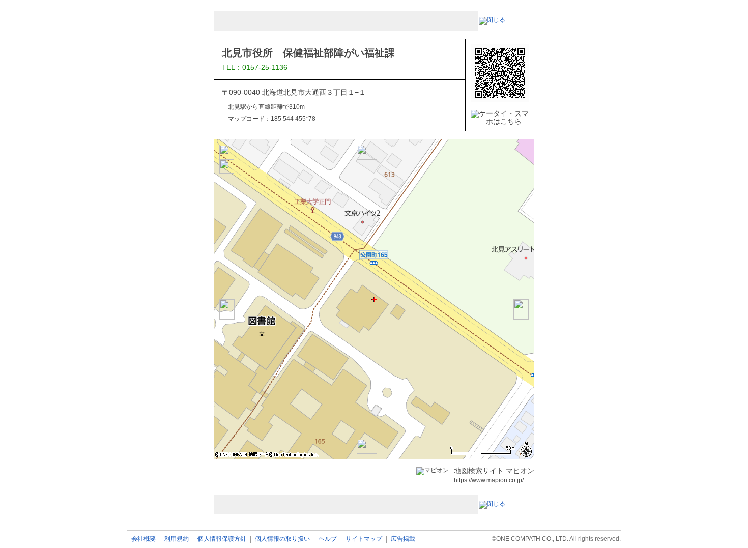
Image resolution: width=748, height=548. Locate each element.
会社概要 (143, 539)
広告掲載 (403, 539)
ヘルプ (328, 539)
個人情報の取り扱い (282, 539)
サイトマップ (364, 539)
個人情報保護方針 (221, 539)
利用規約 (176, 539)
